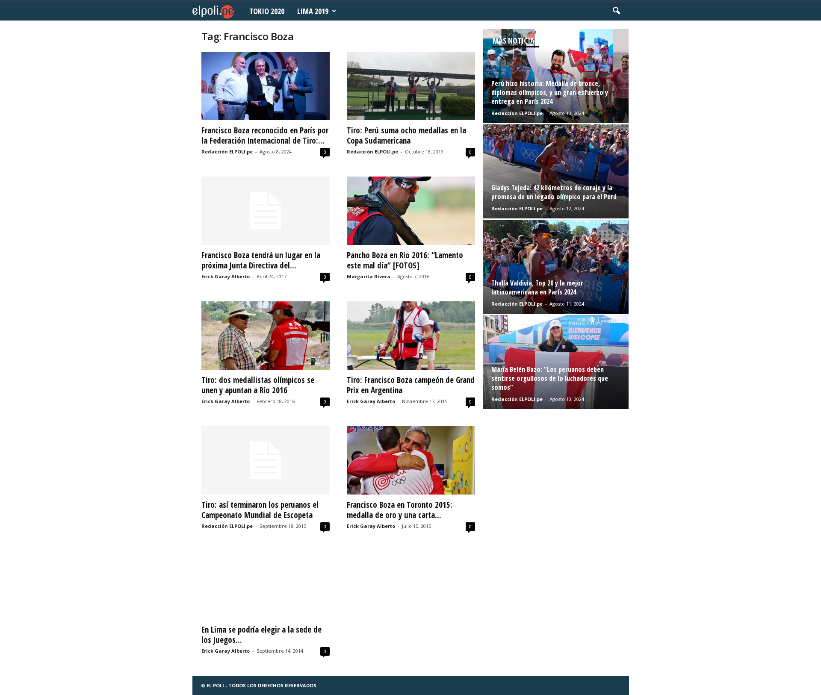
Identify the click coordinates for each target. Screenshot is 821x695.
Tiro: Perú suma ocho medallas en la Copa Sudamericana (406, 135)
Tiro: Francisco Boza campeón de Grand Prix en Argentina (411, 385)
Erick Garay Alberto (225, 276)
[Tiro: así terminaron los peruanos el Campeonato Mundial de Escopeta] (265, 460)
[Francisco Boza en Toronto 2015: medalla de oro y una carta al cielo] (411, 460)
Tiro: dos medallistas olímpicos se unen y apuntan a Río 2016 (257, 385)
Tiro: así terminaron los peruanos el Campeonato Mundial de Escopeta (260, 510)
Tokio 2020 (266, 11)
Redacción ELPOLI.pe (227, 151)
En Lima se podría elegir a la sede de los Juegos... (261, 634)
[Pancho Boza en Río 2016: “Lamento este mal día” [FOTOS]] (411, 211)
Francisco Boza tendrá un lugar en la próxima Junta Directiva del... (260, 260)
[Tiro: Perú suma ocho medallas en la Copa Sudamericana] (411, 86)
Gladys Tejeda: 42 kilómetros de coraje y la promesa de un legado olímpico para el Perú (554, 192)
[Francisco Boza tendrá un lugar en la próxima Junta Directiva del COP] (265, 211)
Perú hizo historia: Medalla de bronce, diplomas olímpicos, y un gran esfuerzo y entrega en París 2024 (549, 92)
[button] (616, 11)
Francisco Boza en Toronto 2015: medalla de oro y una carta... (399, 510)
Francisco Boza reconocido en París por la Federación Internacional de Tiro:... (264, 135)
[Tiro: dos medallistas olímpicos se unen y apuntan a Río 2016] (265, 335)
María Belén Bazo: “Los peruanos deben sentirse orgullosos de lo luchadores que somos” (549, 378)
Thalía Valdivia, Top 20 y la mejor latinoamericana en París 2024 (537, 287)
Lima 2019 (312, 11)
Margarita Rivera (368, 276)
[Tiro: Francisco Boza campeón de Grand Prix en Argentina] (411, 335)
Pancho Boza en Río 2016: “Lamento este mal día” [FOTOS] (405, 260)
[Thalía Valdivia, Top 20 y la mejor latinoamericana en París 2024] (556, 267)
